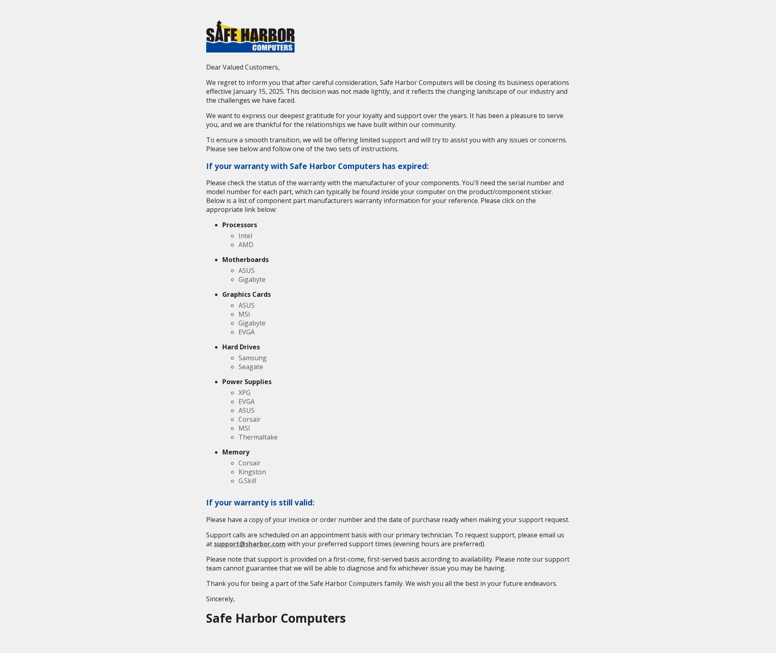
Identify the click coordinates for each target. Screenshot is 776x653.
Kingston (252, 471)
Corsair (249, 419)
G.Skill (247, 480)
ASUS (246, 270)
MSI (244, 314)
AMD (245, 244)
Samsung (252, 357)
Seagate (250, 366)
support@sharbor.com (250, 543)
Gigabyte (252, 279)
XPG (244, 392)
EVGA (246, 332)
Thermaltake (258, 437)
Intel (245, 235)
